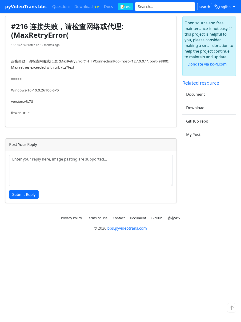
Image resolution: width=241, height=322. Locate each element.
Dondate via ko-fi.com (207, 64)
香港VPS (174, 218)
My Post (193, 134)
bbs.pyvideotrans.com (127, 228)
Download (87, 6)
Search (204, 6)
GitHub (156, 218)
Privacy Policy (71, 218)
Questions (61, 6)
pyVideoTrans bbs (26, 6)
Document (195, 94)
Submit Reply (24, 194)
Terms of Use (97, 218)
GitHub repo (197, 121)
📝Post (125, 6)
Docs (108, 6)
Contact (119, 218)
